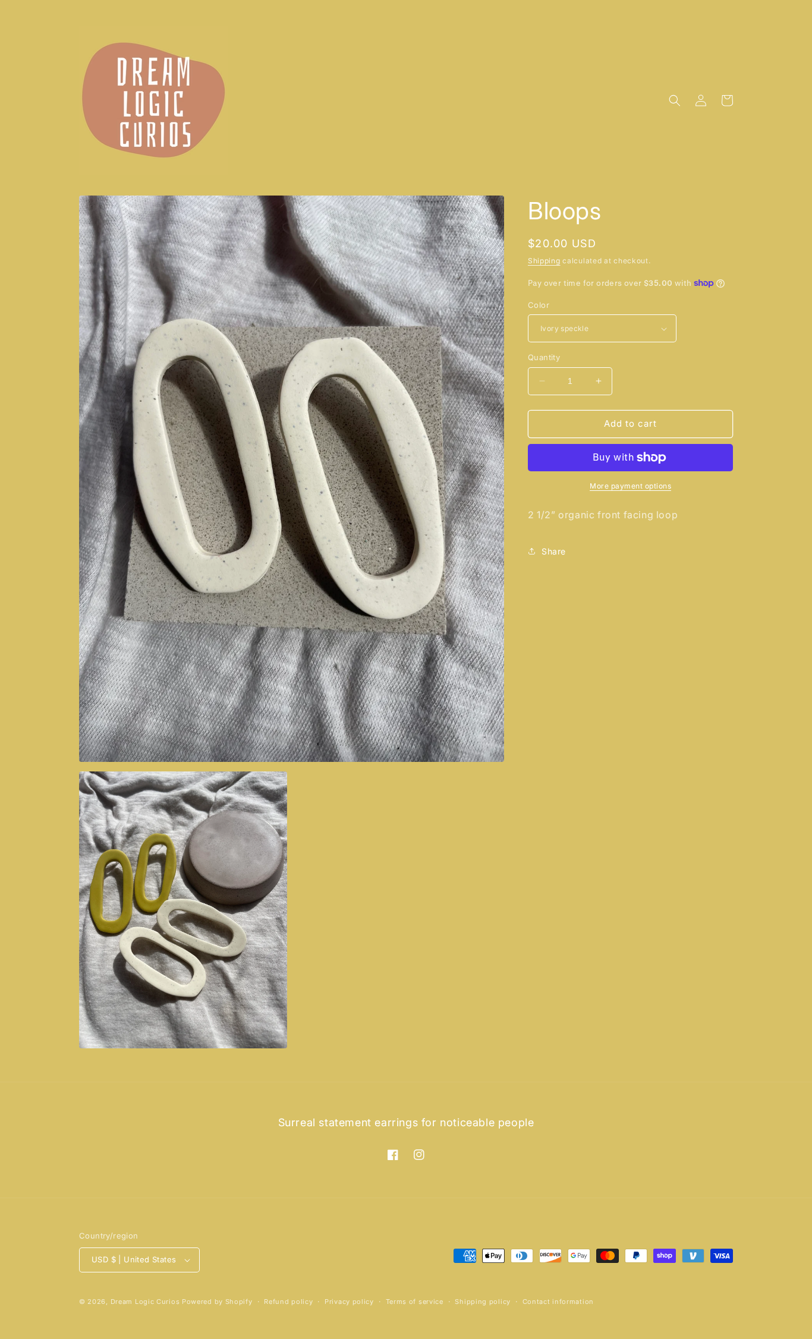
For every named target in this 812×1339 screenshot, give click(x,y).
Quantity (544, 357)
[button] (675, 100)
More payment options (630, 485)
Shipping (544, 260)
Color (538, 305)
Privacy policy (349, 1301)
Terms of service (414, 1301)
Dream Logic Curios (145, 1301)
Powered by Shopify (217, 1301)
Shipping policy (483, 1301)
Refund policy (288, 1301)
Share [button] (554, 551)
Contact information (558, 1301)
